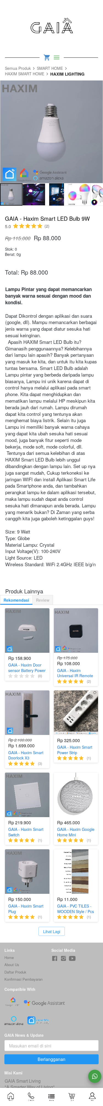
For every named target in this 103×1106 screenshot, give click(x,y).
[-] (54, 958)
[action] (94, 1076)
